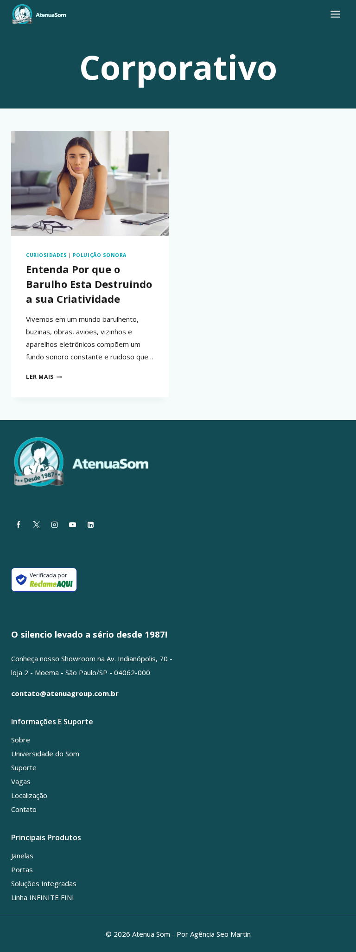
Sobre (20, 739)
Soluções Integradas (43, 883)
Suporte (24, 767)
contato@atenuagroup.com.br (65, 693)
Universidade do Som (45, 753)
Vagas (21, 781)
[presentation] (90, 183)
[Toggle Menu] (335, 14)
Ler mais (44, 377)
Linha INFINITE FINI (42, 897)
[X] (36, 524)
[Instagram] (54, 524)
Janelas (22, 855)
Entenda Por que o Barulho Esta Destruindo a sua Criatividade (89, 284)
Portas (22, 869)
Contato (24, 809)
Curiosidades (46, 255)
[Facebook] (18, 524)
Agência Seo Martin (220, 934)
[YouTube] (72, 524)
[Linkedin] (90, 524)
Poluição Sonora (100, 255)
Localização (29, 795)
